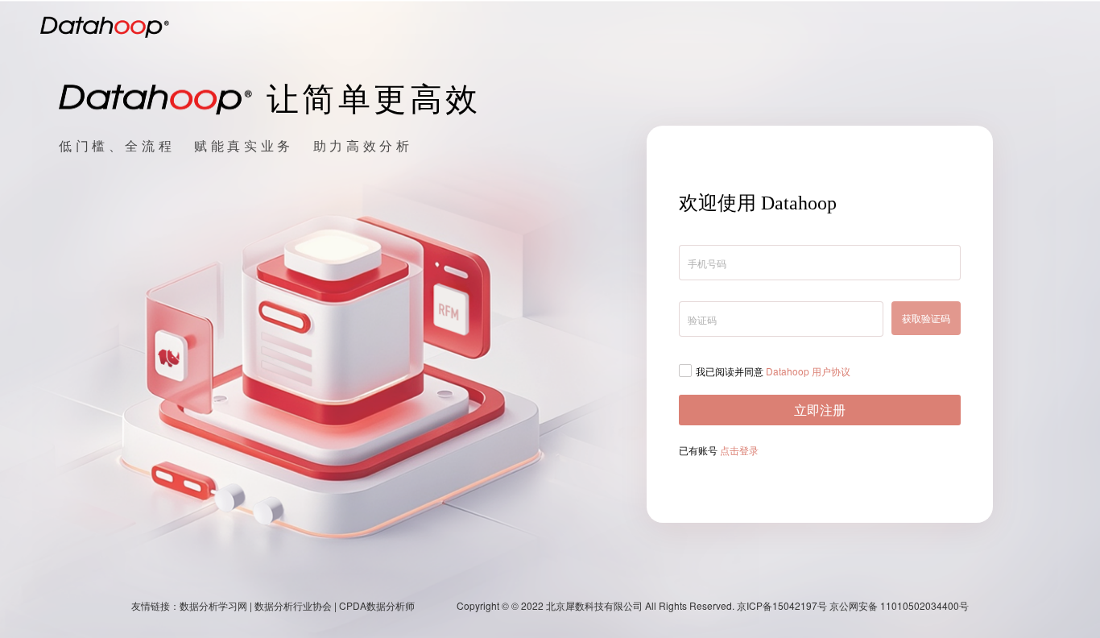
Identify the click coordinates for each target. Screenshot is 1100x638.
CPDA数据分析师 (377, 605)
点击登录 (739, 450)
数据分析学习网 (213, 605)
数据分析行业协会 (293, 605)
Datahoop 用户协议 (808, 371)
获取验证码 (926, 318)
